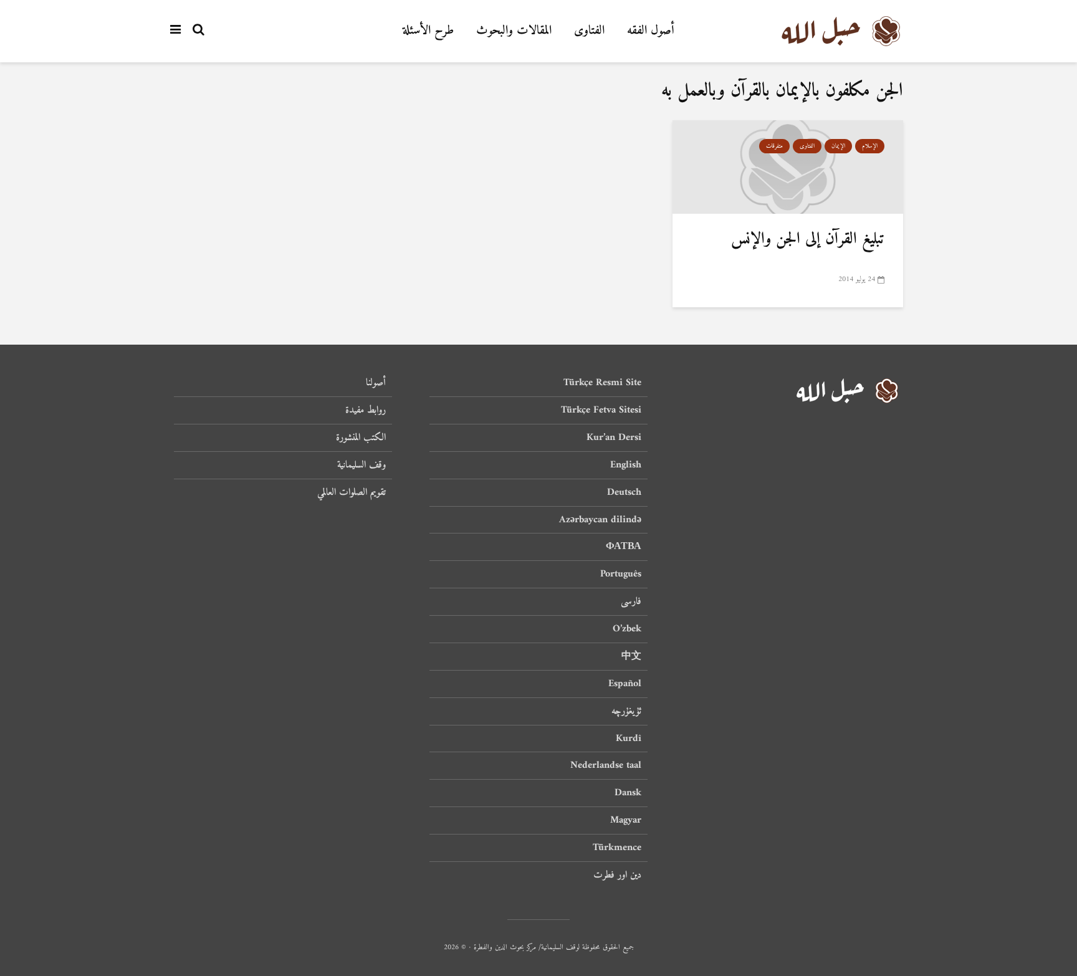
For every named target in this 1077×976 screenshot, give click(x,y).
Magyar (625, 820)
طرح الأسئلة (428, 31)
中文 (631, 656)
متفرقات (774, 146)
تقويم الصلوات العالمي (351, 492)
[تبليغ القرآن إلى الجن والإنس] (788, 167)
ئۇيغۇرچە (626, 711)
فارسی (631, 601)
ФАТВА (623, 546)
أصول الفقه (650, 31)
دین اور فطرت (617, 875)
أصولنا (376, 383)
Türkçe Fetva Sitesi (601, 410)
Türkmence (617, 847)
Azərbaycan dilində (600, 520)
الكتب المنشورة (361, 437)
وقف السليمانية (361, 465)
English (625, 465)
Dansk (628, 792)
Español (624, 683)
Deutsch (624, 492)
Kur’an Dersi (613, 437)
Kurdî (628, 738)
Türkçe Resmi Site (602, 383)
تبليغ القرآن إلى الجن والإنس (807, 239)
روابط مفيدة (365, 410)
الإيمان (838, 146)
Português (620, 574)
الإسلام (870, 146)
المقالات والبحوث (514, 31)
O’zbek (627, 629)
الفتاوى (589, 31)
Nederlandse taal (605, 765)
